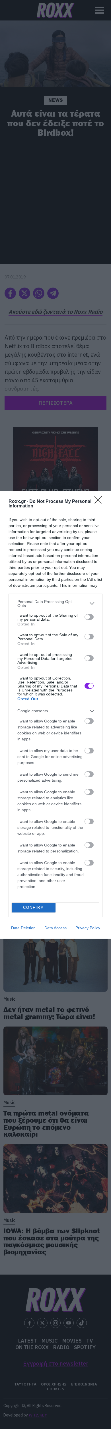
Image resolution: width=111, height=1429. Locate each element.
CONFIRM (33, 907)
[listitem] (55, 604)
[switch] (89, 617)
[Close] (99, 501)
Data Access (55, 928)
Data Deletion (23, 928)
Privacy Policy (87, 928)
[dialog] (55, 715)
